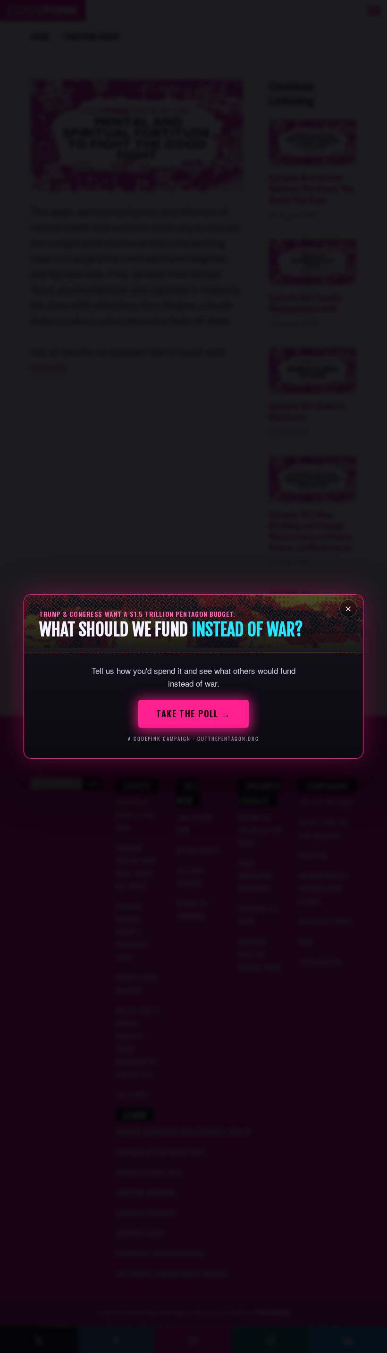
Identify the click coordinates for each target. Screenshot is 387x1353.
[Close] (348, 608)
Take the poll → (193, 713)
